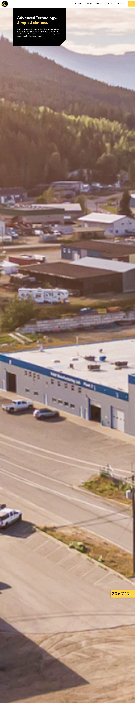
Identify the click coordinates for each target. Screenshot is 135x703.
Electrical (51, 29)
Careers (109, 4)
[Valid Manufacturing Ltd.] (4, 4)
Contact (120, 4)
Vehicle (45, 29)
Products (78, 4)
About (89, 4)
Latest (98, 4)
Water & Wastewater (34, 31)
